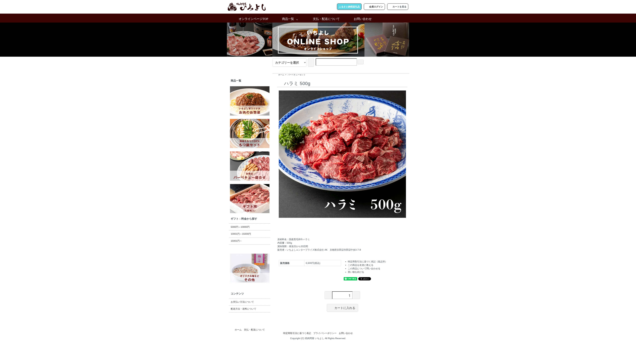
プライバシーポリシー (325, 333)
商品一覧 (288, 19)
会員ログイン (376, 6)
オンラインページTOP (253, 19)
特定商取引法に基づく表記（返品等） (367, 261)
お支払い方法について (242, 301)
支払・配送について (326, 19)
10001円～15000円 (241, 234)
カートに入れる (344, 308)
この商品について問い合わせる (364, 268)
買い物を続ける (356, 272)
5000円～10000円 (240, 227)
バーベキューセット (297, 75)
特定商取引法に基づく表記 (297, 333)
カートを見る (399, 6)
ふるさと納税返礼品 (349, 6)
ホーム (281, 75)
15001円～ (236, 240)
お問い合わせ (363, 19)
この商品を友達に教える (360, 265)
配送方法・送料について (243, 308)
